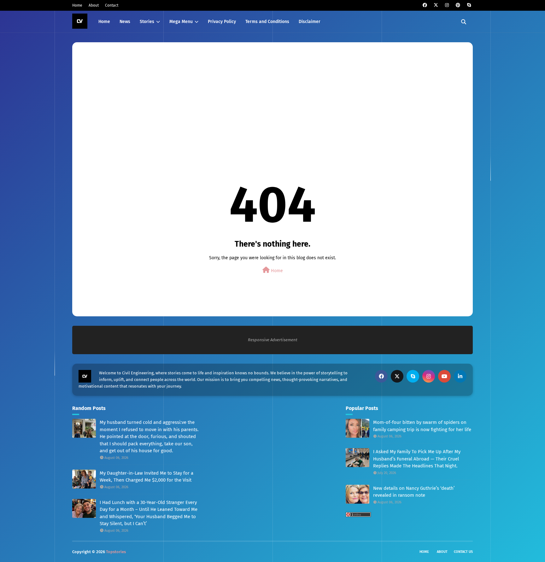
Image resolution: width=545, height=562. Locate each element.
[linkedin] (460, 376)
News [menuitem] (125, 21)
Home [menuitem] (104, 21)
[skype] (469, 5)
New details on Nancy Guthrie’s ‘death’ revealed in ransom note (413, 491)
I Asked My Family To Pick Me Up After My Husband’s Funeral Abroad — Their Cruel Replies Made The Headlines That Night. (416, 459)
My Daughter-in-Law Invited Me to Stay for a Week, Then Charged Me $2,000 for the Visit (146, 476)
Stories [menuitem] (147, 21)
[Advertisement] (269, 97)
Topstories (116, 551)
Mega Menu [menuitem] (181, 21)
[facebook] (425, 5)
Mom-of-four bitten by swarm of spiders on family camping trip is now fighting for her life (422, 425)
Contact (111, 5)
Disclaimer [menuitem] (309, 21)
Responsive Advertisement (272, 339)
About (94, 5)
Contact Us (463, 552)
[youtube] (444, 376)
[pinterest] (458, 5)
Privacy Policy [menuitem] (222, 21)
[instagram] (447, 5)
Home (77, 5)
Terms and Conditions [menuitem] (267, 21)
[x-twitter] (436, 5)
